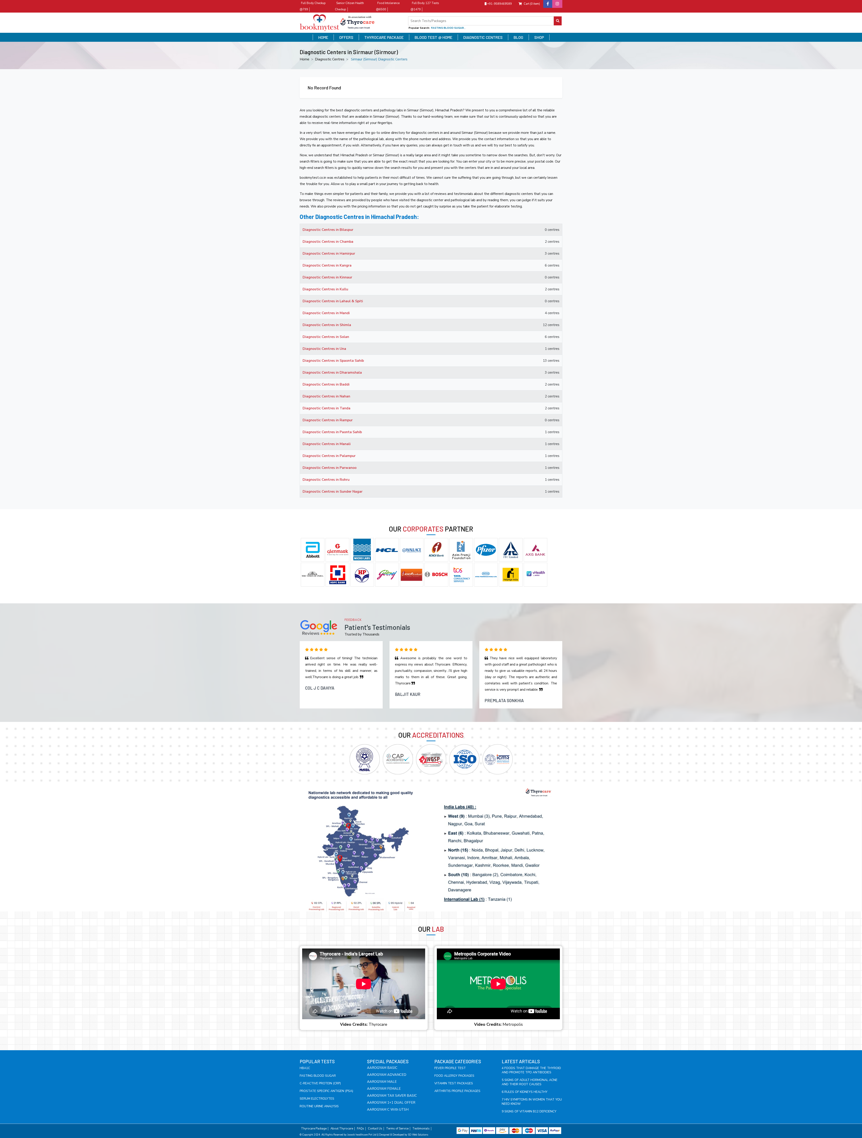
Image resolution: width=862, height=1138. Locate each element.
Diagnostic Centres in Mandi (326, 313)
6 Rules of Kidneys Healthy (525, 1092)
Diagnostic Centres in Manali (327, 443)
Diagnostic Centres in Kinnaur (327, 277)
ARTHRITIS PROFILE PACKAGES (457, 1091)
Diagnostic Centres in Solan (326, 336)
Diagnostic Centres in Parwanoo (329, 467)
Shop (539, 37)
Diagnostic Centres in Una (324, 348)
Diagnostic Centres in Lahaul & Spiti (333, 301)
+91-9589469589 (499, 4)
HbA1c (305, 1068)
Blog (518, 37)
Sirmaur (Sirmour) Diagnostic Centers (379, 59)
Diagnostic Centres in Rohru (326, 479)
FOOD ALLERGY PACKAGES (454, 1076)
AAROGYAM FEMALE (384, 1088)
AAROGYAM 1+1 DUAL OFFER (391, 1102)
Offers (346, 37)
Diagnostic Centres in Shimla (327, 324)
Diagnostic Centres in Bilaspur (328, 229)
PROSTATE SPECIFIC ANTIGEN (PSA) (326, 1091)
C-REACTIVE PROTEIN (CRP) (320, 1083)
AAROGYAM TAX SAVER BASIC (392, 1095)
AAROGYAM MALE (382, 1081)
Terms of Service (397, 1128)
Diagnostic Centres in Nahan (326, 396)
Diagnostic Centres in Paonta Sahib (332, 432)
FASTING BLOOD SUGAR (318, 1076)
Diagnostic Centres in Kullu (325, 289)
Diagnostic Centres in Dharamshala (332, 372)
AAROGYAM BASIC (382, 1067)
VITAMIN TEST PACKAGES (453, 1083)
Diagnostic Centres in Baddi (326, 384)
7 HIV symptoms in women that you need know (532, 1101)
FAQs (360, 1128)
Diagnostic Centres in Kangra (327, 265)
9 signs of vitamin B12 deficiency (529, 1111)
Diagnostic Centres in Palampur (329, 455)
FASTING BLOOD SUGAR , (448, 28)
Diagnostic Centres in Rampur (328, 420)
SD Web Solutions (418, 1134)
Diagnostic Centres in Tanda (326, 408)
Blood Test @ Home (433, 37)
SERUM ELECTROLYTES (317, 1098)
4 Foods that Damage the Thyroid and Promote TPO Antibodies (531, 1070)
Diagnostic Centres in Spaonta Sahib (333, 360)
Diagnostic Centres (483, 37)
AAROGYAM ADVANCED (386, 1074)
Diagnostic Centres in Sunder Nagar (333, 491)
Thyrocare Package (384, 37)
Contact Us (375, 1128)
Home (323, 37)
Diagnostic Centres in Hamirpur (329, 253)
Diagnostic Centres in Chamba (328, 241)
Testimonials (421, 1128)
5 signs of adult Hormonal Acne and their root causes (529, 1082)
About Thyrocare (341, 1128)
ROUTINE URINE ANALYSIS (319, 1106)
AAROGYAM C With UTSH (388, 1109)
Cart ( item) (532, 4)
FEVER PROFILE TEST (450, 1068)
